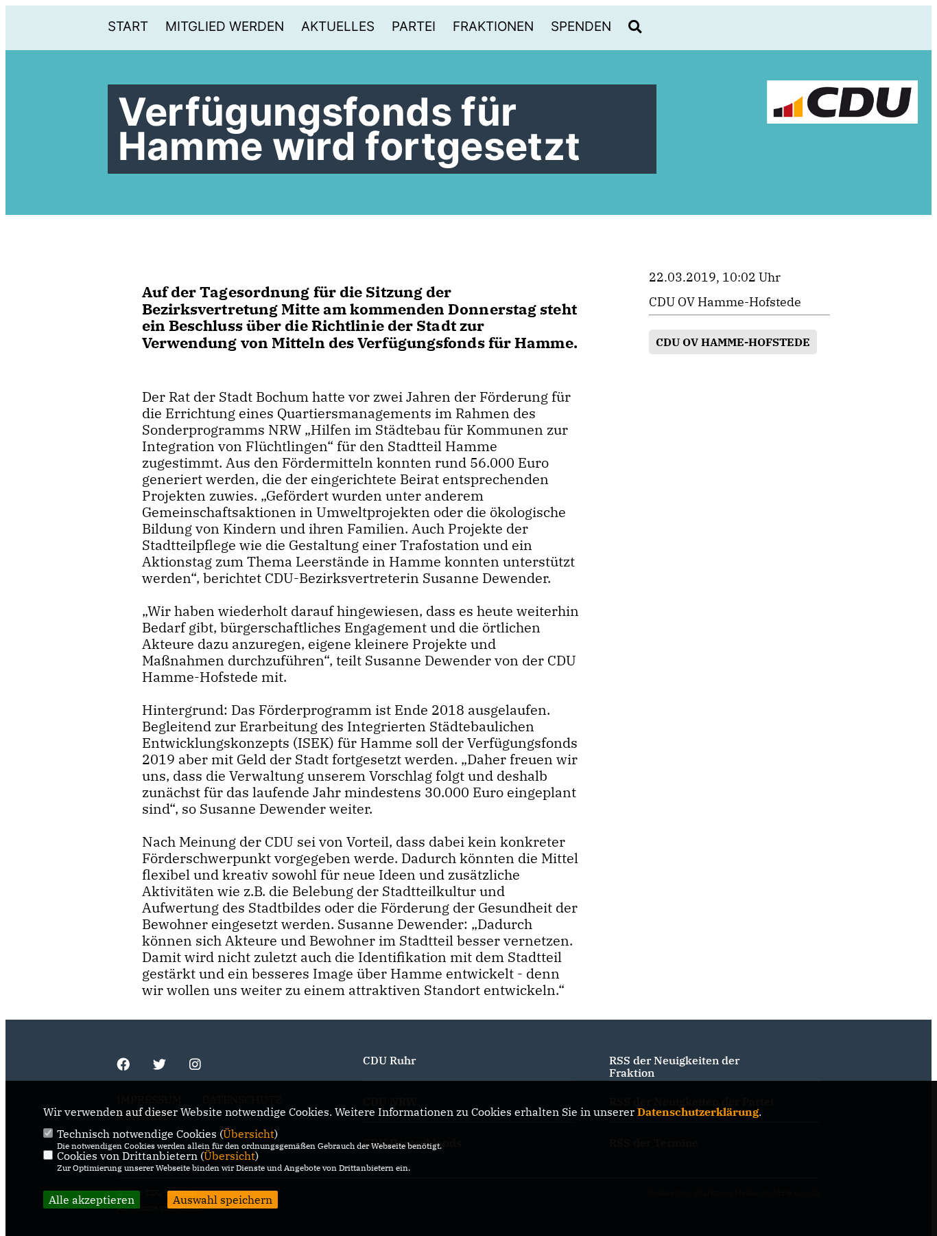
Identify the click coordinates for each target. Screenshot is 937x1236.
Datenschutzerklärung (698, 1112)
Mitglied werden (224, 26)
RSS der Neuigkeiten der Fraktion (674, 1066)
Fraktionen (493, 26)
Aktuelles (338, 26)
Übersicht (248, 1134)
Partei (414, 26)
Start (128, 26)
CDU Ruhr (389, 1060)
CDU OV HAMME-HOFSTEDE (733, 342)
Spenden (581, 26)
